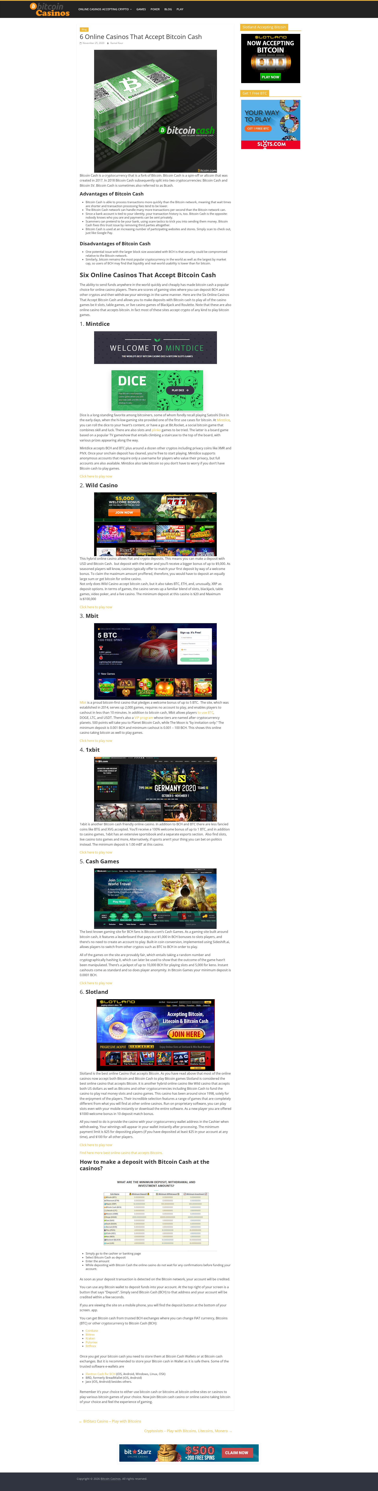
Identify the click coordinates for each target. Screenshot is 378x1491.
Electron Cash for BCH (100, 1374)
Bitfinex (91, 1346)
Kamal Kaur (116, 43)
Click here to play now (96, 476)
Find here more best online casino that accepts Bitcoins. (121, 1153)
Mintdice (223, 420)
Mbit (83, 702)
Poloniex (91, 1342)
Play (180, 9)
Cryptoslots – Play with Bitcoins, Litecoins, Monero (188, 1430)
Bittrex (90, 1334)
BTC (210, 712)
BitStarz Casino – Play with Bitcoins (110, 1421)
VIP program (143, 717)
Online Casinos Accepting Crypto (103, 9)
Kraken (90, 1338)
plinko (156, 430)
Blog (168, 9)
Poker (155, 9)
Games (141, 9)
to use (202, 712)
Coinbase (92, 1331)
